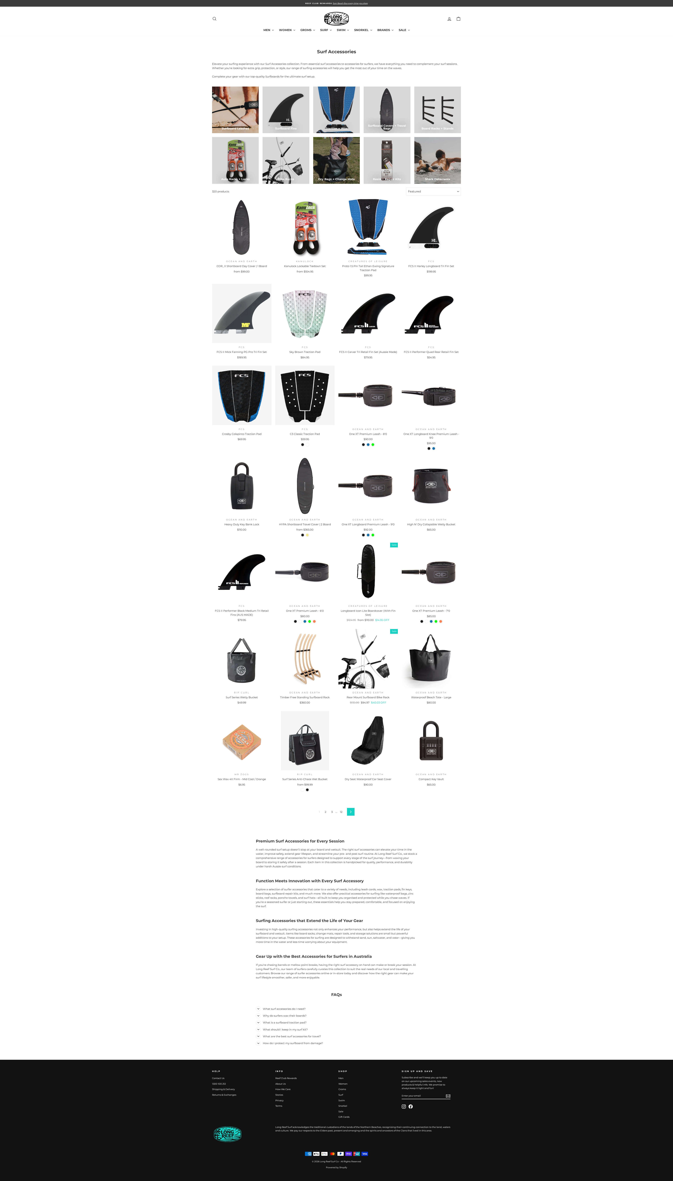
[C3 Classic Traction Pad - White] (307, 444)
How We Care (283, 1089)
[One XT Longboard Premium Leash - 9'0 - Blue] (368, 535)
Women (286, 30)
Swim (341, 30)
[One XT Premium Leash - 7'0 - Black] (421, 621)
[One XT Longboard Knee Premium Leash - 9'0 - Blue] (433, 448)
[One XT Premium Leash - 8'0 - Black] (363, 444)
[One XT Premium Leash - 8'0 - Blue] (368, 444)
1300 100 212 (219, 1084)
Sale (403, 30)
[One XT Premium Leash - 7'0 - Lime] (436, 621)
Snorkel (361, 30)
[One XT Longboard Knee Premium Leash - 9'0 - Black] (429, 448)
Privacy (279, 1100)
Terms (278, 1106)
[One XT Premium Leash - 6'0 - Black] (295, 621)
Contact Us (218, 1078)
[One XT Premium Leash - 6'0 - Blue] (305, 621)
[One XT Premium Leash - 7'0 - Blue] (431, 621)
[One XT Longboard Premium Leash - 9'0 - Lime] (373, 535)
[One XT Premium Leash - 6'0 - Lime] (309, 621)
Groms (306, 30)
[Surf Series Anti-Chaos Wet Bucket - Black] (307, 789)
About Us (280, 1084)
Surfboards (272, 76)
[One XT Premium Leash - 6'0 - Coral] (314, 621)
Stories (279, 1095)
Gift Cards (343, 1117)
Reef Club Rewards (286, 1078)
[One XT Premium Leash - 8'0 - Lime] (373, 444)
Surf (324, 30)
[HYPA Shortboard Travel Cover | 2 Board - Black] (302, 535)
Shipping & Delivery (223, 1089)
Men (267, 30)
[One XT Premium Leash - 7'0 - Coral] (440, 621)
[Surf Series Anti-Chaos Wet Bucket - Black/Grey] (302, 789)
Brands (384, 30)
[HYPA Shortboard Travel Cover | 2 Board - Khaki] (307, 535)
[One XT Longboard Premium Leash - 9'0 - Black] (363, 535)
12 (341, 812)
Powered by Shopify (336, 1167)
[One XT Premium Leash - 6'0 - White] (300, 621)
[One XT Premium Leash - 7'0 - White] (426, 621)
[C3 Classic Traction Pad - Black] (302, 444)
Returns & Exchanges (224, 1095)
